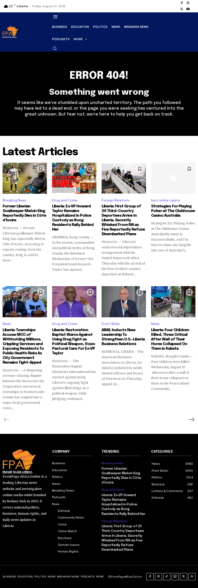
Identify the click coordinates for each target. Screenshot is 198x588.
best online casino (165, 200)
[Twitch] (175, 576)
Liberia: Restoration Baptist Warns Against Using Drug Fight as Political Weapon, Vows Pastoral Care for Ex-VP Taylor (73, 341)
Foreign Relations (115, 200)
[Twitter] (182, 9)
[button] (55, 48)
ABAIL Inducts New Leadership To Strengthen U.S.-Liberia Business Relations (123, 337)
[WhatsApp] (192, 576)
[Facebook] (182, 3)
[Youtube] (188, 9)
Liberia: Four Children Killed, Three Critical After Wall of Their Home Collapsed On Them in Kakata (170, 339)
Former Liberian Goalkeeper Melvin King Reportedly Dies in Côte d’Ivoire (24, 213)
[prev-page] (7, 420)
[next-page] (191, 420)
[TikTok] (166, 576)
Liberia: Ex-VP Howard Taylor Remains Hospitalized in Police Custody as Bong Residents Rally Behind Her (73, 218)
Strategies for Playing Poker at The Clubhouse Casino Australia (173, 211)
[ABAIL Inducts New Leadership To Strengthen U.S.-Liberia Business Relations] (124, 301)
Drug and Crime (64, 200)
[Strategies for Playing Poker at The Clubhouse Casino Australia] (173, 178)
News (7, 324)
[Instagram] (188, 3)
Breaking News (14, 200)
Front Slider (111, 324)
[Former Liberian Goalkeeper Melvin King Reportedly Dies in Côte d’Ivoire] (25, 178)
